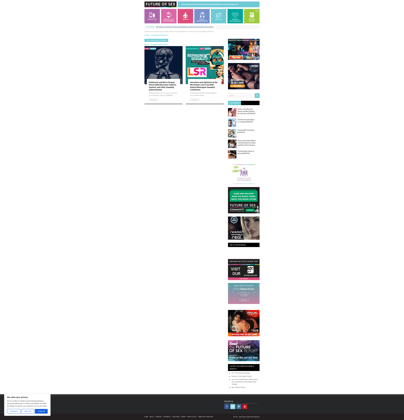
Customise (13, 411)
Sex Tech (153, 48)
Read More (153, 100)
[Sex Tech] (218, 16)
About (152, 417)
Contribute (167, 417)
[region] (27, 405)
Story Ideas (176, 417)
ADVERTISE (158, 417)
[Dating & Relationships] (235, 16)
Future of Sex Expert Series (242, 376)
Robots (147, 48)
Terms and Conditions (205, 417)
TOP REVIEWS (234, 103)
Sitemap (183, 417)
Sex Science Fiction (238, 387)
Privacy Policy (192, 417)
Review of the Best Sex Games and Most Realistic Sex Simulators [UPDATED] (246, 111)
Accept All (41, 411)
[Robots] (185, 16)
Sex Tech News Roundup (241, 373)
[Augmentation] (202, 16)
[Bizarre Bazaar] (252, 16)
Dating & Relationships (192, 48)
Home (146, 35)
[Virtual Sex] (169, 16)
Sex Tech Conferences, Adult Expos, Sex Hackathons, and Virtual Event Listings (245, 381)
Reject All (28, 411)
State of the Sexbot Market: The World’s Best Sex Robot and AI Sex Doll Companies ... (246, 143)
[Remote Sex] (152, 16)
